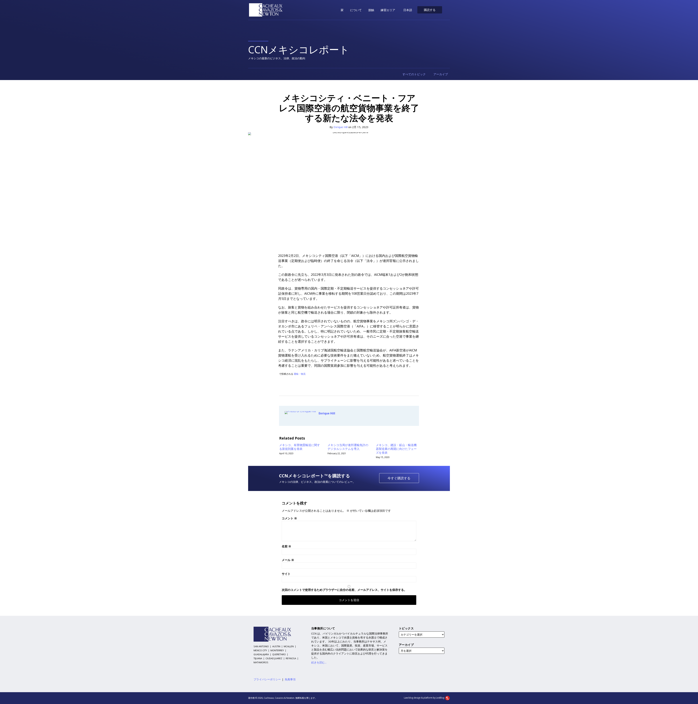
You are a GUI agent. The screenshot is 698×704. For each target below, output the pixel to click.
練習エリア (388, 10)
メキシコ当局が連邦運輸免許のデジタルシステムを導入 (348, 447)
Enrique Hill (341, 127)
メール (288, 560)
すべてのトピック (414, 74)
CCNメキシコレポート (298, 49)
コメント (289, 518)
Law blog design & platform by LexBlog (424, 697)
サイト (286, 574)
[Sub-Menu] (395, 10)
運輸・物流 (300, 373)
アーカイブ (441, 74)
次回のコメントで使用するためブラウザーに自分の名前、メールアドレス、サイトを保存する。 (344, 590)
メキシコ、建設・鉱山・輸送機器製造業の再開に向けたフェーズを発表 (396, 448)
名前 (286, 546)
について (356, 10)
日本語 (407, 10)
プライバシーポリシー (267, 679)
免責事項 (290, 679)
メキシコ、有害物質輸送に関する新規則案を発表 (299, 447)
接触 (371, 10)
